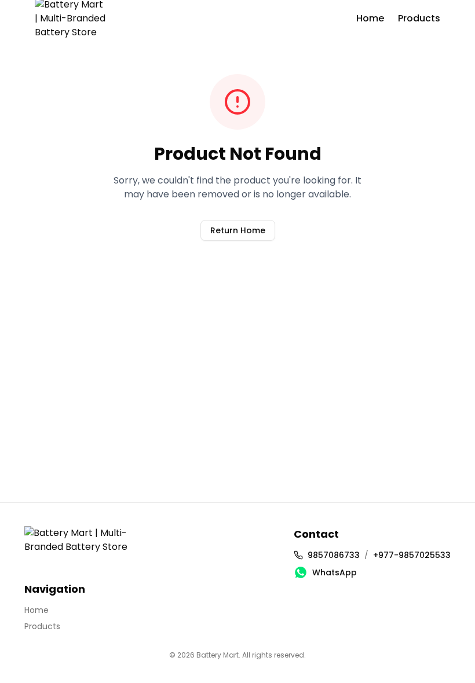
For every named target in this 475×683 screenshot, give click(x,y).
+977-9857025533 (412, 555)
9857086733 (334, 555)
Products (419, 18)
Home (370, 18)
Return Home (237, 230)
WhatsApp (334, 572)
